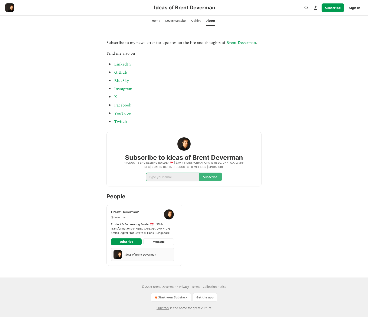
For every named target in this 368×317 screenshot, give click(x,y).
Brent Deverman (241, 43)
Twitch (120, 122)
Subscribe (333, 8)
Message (159, 242)
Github (120, 72)
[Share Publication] (315, 7)
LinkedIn (122, 64)
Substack (163, 308)
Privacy (184, 287)
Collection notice (214, 287)
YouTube (122, 113)
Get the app (205, 297)
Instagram (123, 89)
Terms (195, 287)
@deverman (118, 217)
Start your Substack (172, 297)
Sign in (354, 8)
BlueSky (121, 81)
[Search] (306, 7)
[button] (155, 21)
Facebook (122, 105)
